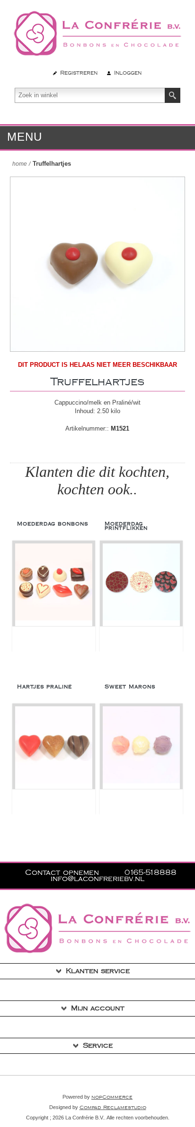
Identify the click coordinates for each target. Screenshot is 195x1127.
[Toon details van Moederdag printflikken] (141, 584)
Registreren (79, 73)
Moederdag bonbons (52, 524)
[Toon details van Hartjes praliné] (53, 747)
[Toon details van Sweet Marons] (141, 747)
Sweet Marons (130, 687)
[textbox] (90, 95)
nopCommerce (112, 1097)
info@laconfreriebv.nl (97, 879)
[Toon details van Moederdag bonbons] (53, 584)
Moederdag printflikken (126, 526)
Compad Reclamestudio (113, 1108)
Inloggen (128, 73)
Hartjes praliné (44, 687)
